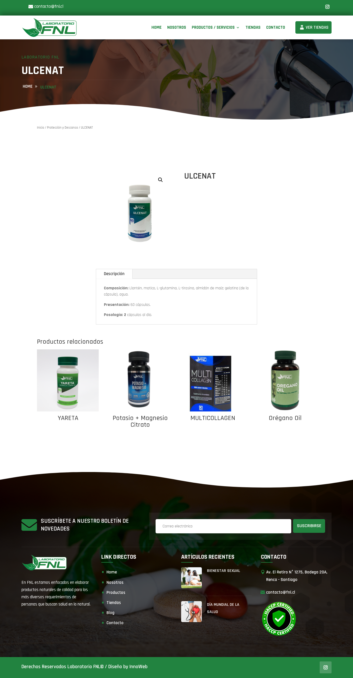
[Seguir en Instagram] (327, 7)
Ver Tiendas (317, 27)
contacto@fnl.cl (48, 6)
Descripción (114, 274)
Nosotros (176, 27)
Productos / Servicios (213, 27)
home (28, 86)
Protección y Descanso (62, 128)
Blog (110, 613)
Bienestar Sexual (223, 570)
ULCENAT (48, 87)
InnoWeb (138, 667)
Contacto (275, 27)
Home (156, 27)
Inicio (40, 128)
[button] (160, 180)
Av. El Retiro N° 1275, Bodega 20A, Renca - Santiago (296, 576)
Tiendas (252, 27)
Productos (115, 592)
